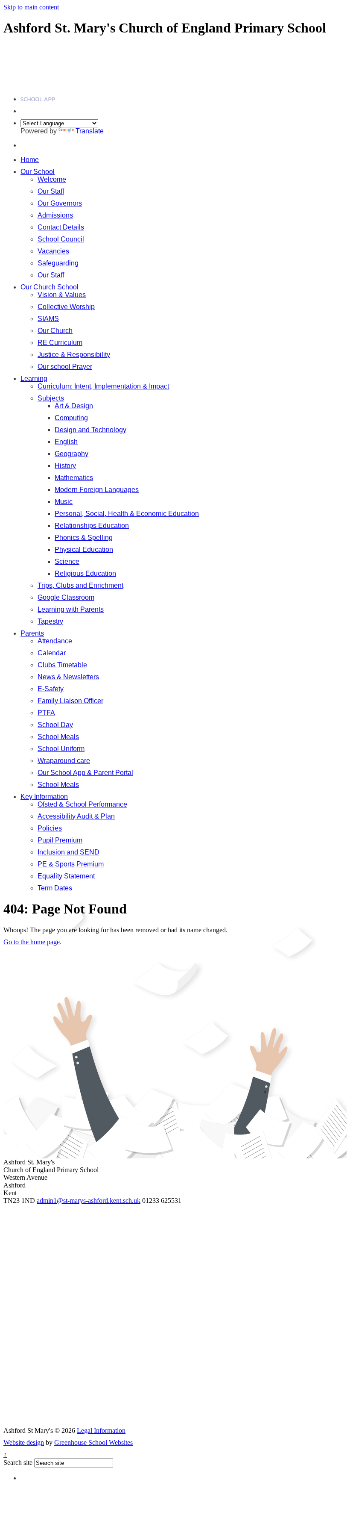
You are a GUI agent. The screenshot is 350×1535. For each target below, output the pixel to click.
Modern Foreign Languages (97, 489)
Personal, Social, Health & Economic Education (127, 513)
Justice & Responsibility (74, 354)
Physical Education (84, 549)
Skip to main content (31, 7)
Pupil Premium (60, 840)
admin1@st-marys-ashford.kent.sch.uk (88, 1200)
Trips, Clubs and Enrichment (80, 585)
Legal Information (101, 1430)
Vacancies (53, 251)
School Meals (58, 736)
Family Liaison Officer (70, 700)
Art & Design (74, 406)
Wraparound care (64, 760)
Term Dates (55, 888)
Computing (71, 417)
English (66, 441)
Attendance (55, 641)
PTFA (46, 712)
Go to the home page (31, 942)
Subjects (51, 398)
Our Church (55, 330)
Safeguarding (58, 263)
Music (64, 501)
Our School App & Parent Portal (85, 772)
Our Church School (49, 287)
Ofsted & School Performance (82, 804)
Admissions (55, 215)
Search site (17, 1462)
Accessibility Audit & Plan (76, 816)
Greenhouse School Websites (93, 1442)
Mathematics (74, 477)
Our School (37, 171)
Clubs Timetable (62, 665)
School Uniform (61, 748)
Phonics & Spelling (84, 537)
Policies (50, 828)
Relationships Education (92, 525)
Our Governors (60, 203)
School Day (55, 724)
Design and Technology (90, 429)
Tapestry (50, 621)
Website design (23, 1442)
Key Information (44, 796)
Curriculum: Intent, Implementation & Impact (103, 386)
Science (67, 561)
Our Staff (51, 191)
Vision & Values (62, 294)
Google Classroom (66, 597)
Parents (32, 633)
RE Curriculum (60, 342)
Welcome (52, 179)
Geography (71, 453)
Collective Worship (66, 306)
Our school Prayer (65, 366)
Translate (90, 131)
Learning (33, 378)
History (65, 465)
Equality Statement (66, 876)
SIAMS (48, 318)
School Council (61, 239)
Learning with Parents (71, 609)
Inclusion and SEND (68, 852)
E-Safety (51, 688)
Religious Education (85, 573)
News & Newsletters (68, 677)
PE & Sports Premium (71, 864)
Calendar (52, 653)
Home (29, 159)
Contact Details (61, 227)
